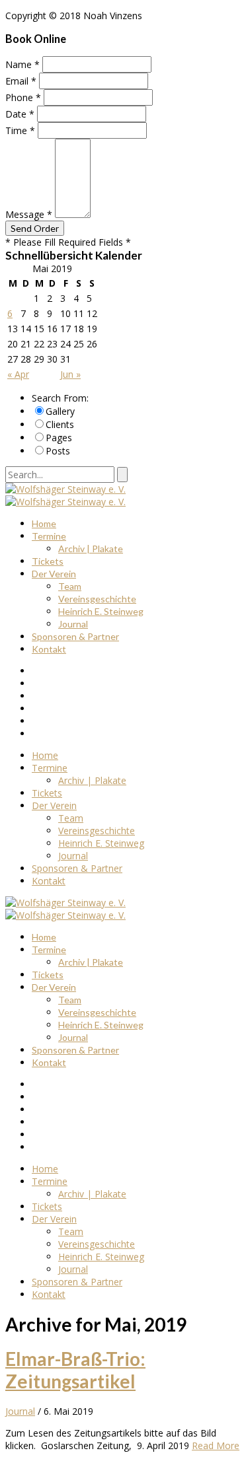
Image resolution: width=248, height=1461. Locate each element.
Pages (59, 437)
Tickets (47, 561)
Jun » (70, 374)
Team (69, 586)
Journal (73, 623)
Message (28, 214)
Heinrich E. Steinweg (101, 611)
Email (20, 81)
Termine (49, 536)
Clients (60, 424)
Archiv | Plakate (90, 548)
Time (20, 130)
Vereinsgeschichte (97, 598)
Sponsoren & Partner (75, 636)
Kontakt (49, 649)
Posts (58, 451)
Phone (23, 97)
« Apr (18, 374)
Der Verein (54, 573)
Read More (215, 1445)
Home (44, 523)
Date (19, 114)
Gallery (60, 411)
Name (22, 64)
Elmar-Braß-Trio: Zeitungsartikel (75, 1369)
